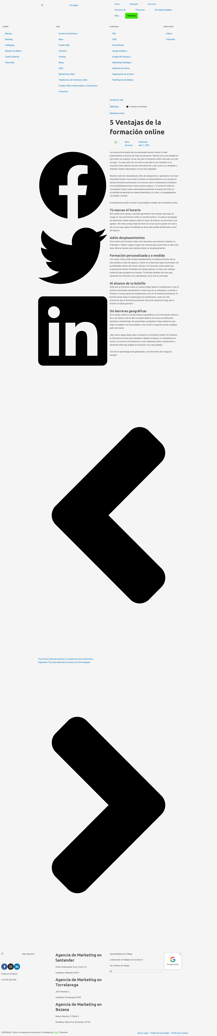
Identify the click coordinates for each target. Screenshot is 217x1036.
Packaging (9, 45)
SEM (114, 39)
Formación (63, 91)
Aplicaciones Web (66, 74)
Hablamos (131, 15)
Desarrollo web (116, 100)
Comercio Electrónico (68, 33)
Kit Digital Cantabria (163, 10)
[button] (72, 186)
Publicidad (9, 62)
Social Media (118, 45)
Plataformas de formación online (73, 80)
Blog (117, 15)
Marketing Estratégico (122, 62)
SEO (114, 33)
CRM (61, 68)
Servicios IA (120, 10)
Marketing (114, 106)
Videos (169, 33)
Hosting (62, 57)
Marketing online (117, 113)
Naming (8, 33)
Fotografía (170, 39)
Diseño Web (64, 45)
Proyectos (140, 10)
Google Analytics (119, 51)
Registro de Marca (13, 51)
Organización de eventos (123, 74)
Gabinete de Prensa (121, 68)
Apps (61, 39)
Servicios (152, 4)
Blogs (61, 62)
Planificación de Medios (122, 80)
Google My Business (121, 57)
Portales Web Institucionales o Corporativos (78, 86)
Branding (9, 39)
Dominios (63, 51)
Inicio (117, 4)
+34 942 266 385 (8, 980)
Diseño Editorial (12, 57)
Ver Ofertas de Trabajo (119, 965)
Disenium (134, 4)
